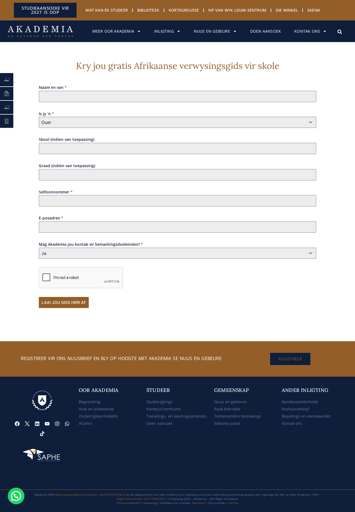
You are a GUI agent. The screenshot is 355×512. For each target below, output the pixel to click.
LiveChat (233, 503)
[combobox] (177, 122)
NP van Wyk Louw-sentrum (237, 10)
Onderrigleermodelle (98, 416)
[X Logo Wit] (27, 424)
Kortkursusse (184, 10)
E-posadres (51, 218)
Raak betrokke (227, 409)
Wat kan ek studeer (106, 10)
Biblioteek (148, 10)
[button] (340, 32)
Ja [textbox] (43, 253)
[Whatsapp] (67, 424)
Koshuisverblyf (295, 409)
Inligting (164, 31)
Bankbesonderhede (300, 401)
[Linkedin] (37, 424)
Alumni (85, 423)
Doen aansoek (265, 31)
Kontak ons (307, 31)
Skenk (313, 10)
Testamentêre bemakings (237, 416)
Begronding (89, 401)
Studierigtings (159, 401)
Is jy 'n (46, 113)
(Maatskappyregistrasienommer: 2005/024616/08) (88, 495)
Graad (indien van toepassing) (67, 165)
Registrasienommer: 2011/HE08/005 (141, 499)
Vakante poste (227, 423)
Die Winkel (287, 10)
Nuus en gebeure (212, 31)
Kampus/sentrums (163, 409)
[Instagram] (57, 424)
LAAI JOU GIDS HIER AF (64, 302)
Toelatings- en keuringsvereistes (176, 416)
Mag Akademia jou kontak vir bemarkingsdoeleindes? (91, 244)
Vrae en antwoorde (96, 409)
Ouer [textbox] (46, 122)
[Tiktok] (42, 434)
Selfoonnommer (56, 192)
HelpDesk (198, 503)
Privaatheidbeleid (128, 503)
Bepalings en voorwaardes (306, 416)
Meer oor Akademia (113, 31)
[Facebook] (17, 424)
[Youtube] (47, 424)
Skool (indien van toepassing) (66, 139)
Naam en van (53, 87)
